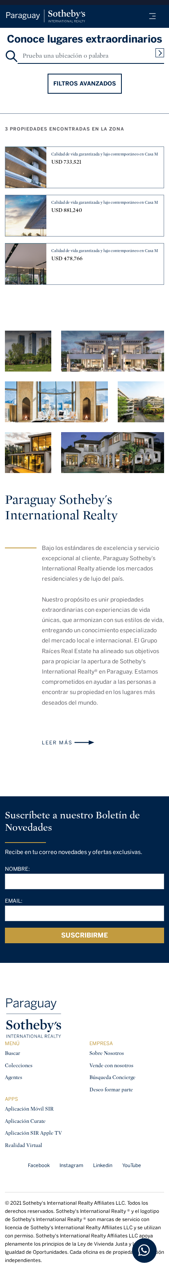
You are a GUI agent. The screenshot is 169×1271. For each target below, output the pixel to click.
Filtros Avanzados (84, 83)
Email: (14, 901)
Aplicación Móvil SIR (29, 1109)
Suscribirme (84, 935)
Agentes (13, 1077)
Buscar (12, 1053)
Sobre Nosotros (106, 1053)
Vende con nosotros (111, 1065)
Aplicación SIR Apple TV (33, 1133)
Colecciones (18, 1065)
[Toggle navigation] (152, 16)
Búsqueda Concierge (112, 1077)
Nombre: (17, 869)
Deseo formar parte (111, 1089)
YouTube (131, 1165)
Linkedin (102, 1165)
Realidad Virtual (23, 1145)
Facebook (39, 1165)
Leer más (57, 743)
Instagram (71, 1165)
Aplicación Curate (25, 1121)
